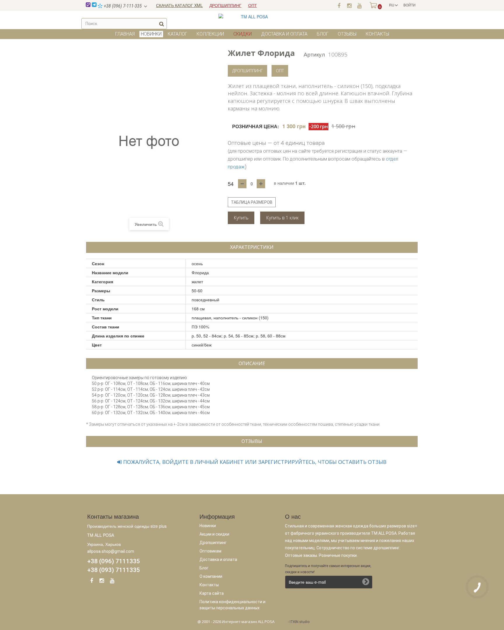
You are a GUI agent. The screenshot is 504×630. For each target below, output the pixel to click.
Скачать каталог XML (179, 5)
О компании (211, 576)
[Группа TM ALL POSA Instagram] (349, 5)
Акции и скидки (214, 534)
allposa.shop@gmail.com (110, 551)
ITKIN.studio (299, 622)
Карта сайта (212, 593)
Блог (322, 34)
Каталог (177, 34)
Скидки (242, 34)
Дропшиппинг (247, 70)
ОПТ (252, 5)
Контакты (377, 34)
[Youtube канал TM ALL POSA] (359, 5)
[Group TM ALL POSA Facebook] (91, 581)
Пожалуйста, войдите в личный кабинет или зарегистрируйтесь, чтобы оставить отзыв (254, 461)
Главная (125, 34)
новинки (151, 34)
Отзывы (347, 34)
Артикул (314, 54)
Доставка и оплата (284, 34)
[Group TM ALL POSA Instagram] (101, 581)
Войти (409, 4)
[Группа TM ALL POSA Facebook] (339, 5)
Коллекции (210, 34)
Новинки (208, 525)
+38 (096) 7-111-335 (122, 6)
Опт (280, 70)
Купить (241, 217)
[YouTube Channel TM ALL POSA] (112, 581)
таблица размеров (251, 202)
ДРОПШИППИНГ (225, 5)
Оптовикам (210, 551)
